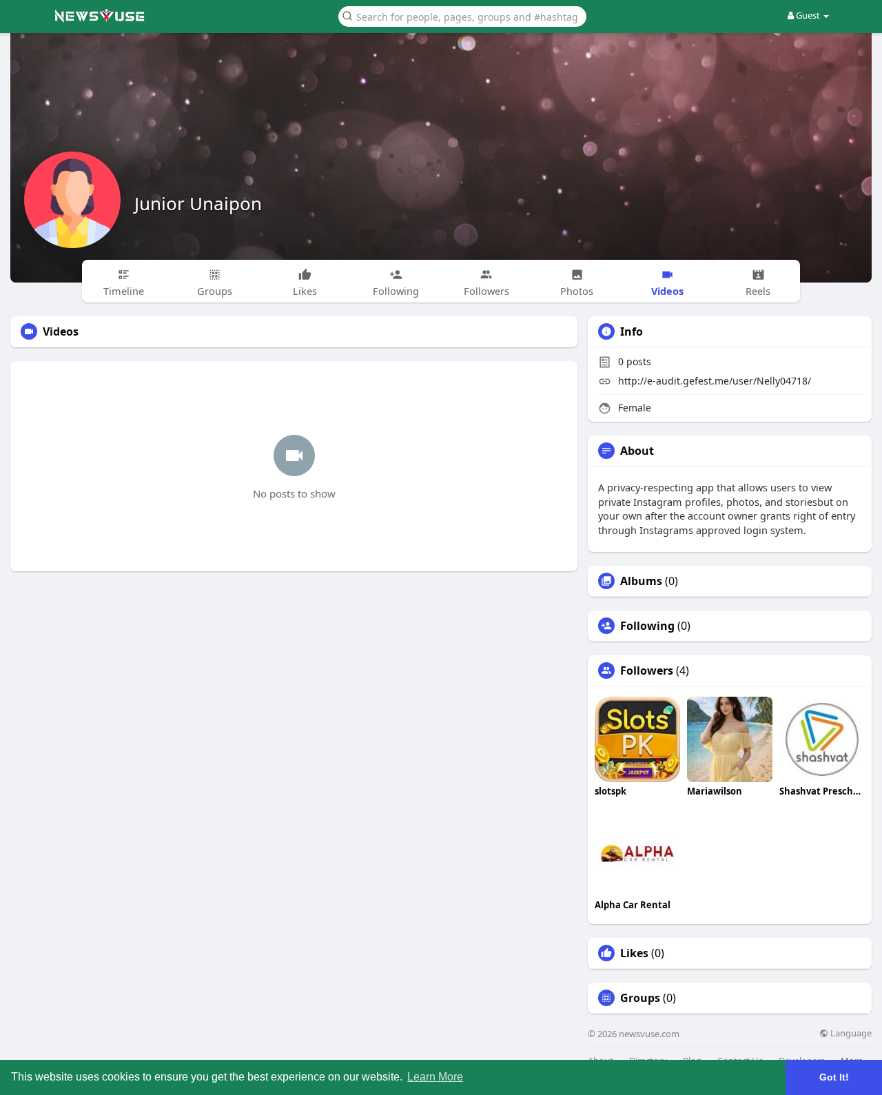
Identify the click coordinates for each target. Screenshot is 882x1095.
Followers (646, 670)
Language (850, 1033)
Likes (634, 953)
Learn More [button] (435, 1077)
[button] (462, 15)
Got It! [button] (834, 1077)
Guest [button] (808, 15)
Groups (640, 997)
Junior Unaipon (198, 203)
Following (647, 625)
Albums (641, 580)
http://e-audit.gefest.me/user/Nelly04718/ (714, 380)
